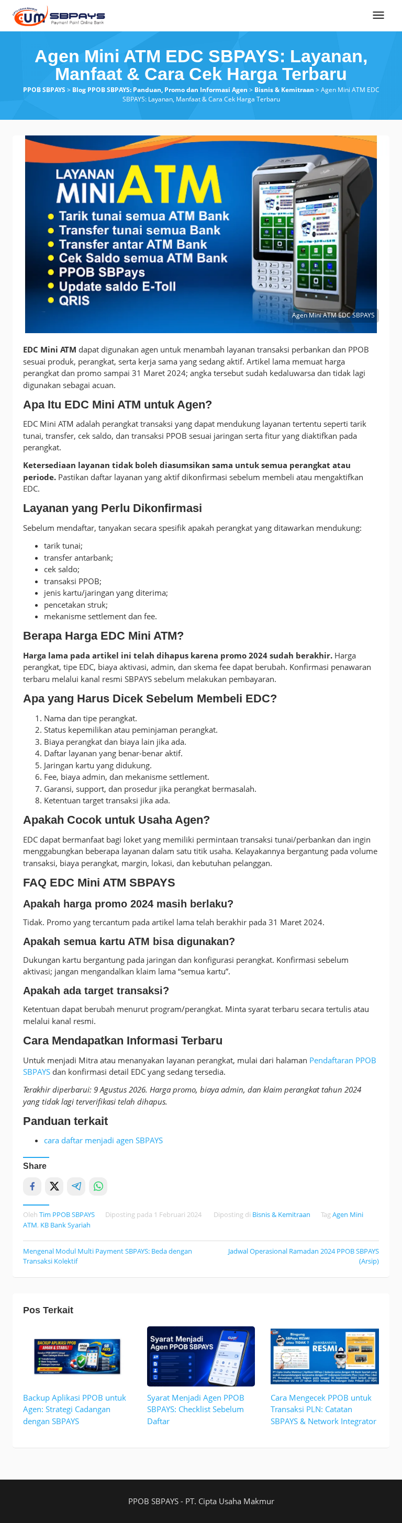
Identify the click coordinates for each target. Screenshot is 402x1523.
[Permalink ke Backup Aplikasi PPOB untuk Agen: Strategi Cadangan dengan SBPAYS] (77, 1356)
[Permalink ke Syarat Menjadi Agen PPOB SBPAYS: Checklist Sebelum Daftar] (201, 1356)
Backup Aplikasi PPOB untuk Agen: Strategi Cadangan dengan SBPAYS (74, 1409)
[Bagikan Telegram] (76, 1186)
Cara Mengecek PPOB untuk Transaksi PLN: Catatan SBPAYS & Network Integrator (323, 1409)
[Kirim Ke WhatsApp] (98, 1186)
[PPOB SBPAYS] (59, 14)
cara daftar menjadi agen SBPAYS (103, 1140)
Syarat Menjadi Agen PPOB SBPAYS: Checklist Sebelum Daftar (195, 1409)
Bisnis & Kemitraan (281, 1214)
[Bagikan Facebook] (32, 1186)
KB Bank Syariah (65, 1225)
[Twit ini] (54, 1186)
